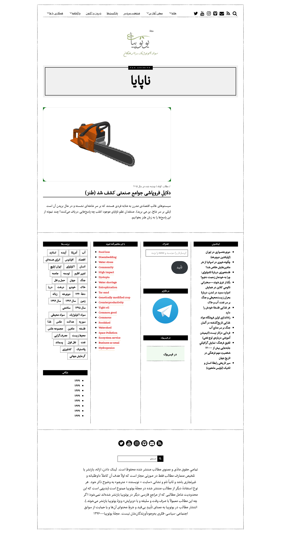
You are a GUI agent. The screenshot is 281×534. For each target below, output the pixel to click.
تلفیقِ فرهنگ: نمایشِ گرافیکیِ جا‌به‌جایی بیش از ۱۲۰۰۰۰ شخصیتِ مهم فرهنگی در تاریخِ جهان (214, 350)
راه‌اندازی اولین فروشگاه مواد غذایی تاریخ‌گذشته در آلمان (215, 320)
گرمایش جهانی (77, 356)
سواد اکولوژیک (77, 314)
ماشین (71, 328)
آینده (63, 252)
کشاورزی (67, 349)
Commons (105, 317)
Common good (108, 312)
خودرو (72, 287)
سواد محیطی (58, 314)
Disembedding (107, 257)
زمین (82, 301)
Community (106, 267)
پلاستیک (80, 349)
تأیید (179, 267)
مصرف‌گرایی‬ (60, 335)
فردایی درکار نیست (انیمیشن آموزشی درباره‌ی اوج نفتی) (215, 335)
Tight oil (104, 307)
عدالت (70, 321)
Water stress (106, 262)
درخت (60, 287)
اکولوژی (70, 266)
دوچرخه (66, 294)
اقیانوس (69, 259)
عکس (59, 321)
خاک (82, 287)
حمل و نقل (59, 280)
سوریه (82, 321)
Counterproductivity (111, 302)
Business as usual (109, 342)
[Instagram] (208, 13)
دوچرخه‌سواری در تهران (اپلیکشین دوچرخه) (218, 255)
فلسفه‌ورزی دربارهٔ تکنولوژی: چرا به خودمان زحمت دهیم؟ (215, 275)
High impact (106, 272)
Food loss (104, 252)
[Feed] (228, 13)
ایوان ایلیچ (55, 266)
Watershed (105, 327)
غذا (49, 321)
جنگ (82, 280)
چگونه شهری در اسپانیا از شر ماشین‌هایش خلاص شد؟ (215, 265)
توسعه (66, 273)
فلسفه (82, 328)
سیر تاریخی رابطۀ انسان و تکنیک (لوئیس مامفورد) (217, 366)
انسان (82, 266)
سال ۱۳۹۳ (71, 301)
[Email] (221, 13)
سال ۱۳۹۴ (56, 301)
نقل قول (72, 342)
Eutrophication (108, 287)
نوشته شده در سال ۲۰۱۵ (144, 186)
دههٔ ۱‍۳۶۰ (80, 294)
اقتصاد (81, 259)
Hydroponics (107, 347)
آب (83, 252)
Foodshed (104, 322)
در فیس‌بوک (166, 338)
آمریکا (74, 252)
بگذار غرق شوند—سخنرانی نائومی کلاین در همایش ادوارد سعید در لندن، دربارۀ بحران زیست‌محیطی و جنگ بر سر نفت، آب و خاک (215, 292)
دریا (50, 287)
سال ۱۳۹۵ (80, 307)
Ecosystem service (109, 337)
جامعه (55, 273)
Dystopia (104, 277)
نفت (83, 342)
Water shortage (108, 282)
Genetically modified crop (114, 297)
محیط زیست (78, 335)
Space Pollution (108, 332)
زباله (55, 294)
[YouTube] (202, 13)
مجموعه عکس (55, 328)
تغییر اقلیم (80, 273)
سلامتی (66, 307)
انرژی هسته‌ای (52, 259)
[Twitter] (195, 13)
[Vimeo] (215, 13)
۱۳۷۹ (77, 380)
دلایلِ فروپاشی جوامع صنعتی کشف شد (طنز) (128, 193)
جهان (72, 280)
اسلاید (52, 252)
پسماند (59, 342)
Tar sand (104, 292)
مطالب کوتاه (163, 186)
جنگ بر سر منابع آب (219, 327)
